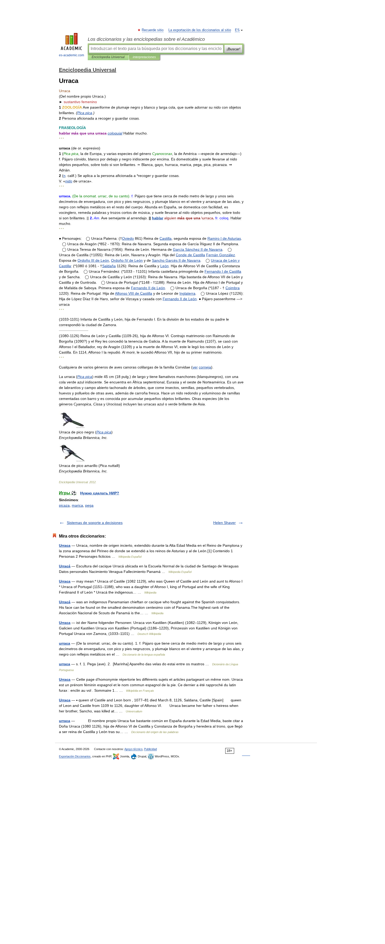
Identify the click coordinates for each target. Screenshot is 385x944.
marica (77, 505)
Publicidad (150, 749)
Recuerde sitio (152, 30)
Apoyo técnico (133, 749)
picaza (64, 505)
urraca (64, 643)
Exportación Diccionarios (75, 756)
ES (237, 30)
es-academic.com (71, 55)
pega (89, 505)
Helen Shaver (224, 523)
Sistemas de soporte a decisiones (95, 523)
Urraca (64, 545)
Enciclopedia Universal (108, 57)
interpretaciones (144, 57)
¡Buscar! (233, 49)
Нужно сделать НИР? (99, 493)
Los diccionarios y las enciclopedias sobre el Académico (146, 39)
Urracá (64, 566)
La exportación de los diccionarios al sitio (199, 30)
